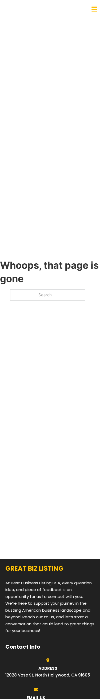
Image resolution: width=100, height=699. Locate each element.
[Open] (94, 8)
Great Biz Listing (27, 8)
